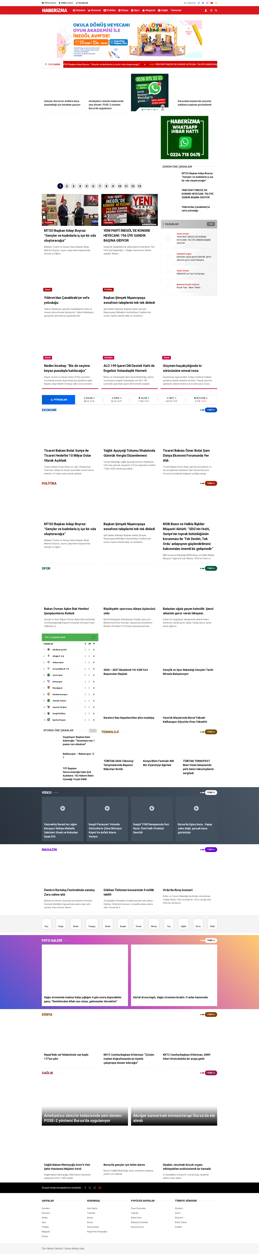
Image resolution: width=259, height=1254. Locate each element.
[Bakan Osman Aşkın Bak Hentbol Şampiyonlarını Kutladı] (70, 588)
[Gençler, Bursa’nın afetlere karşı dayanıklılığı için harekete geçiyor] (62, 85)
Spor (137, 10)
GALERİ (50, 3)
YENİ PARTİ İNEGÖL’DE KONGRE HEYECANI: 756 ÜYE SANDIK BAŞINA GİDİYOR (139, 64)
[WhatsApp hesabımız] (216, 3)
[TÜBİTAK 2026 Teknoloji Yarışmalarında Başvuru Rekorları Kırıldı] (119, 746)
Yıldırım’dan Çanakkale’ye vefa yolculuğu (210, 64)
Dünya (124, 10)
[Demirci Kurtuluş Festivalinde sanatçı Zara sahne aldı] (70, 870)
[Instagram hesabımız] (207, 3)
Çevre (177, 1213)
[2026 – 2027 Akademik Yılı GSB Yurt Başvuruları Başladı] (129, 650)
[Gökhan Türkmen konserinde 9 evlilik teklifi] (129, 870)
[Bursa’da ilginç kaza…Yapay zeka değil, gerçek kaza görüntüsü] (196, 808)
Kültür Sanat (181, 1222)
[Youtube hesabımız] (212, 3)
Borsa (90, 1222)
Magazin (150, 10)
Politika (111, 10)
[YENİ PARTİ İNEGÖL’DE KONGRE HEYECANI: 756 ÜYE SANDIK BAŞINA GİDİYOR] (171, 198)
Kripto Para (136, 1217)
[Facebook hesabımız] (198, 3)
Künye (90, 1217)
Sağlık (164, 10)
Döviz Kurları (93, 1227)
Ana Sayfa (92, 1208)
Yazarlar (91, 1213)
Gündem (80, 10)
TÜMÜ (210, 224)
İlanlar (45, 1217)
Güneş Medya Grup (74, 1248)
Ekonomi (96, 10)
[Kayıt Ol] (206, 10)
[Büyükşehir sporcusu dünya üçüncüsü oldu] (129, 588)
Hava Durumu (137, 1227)
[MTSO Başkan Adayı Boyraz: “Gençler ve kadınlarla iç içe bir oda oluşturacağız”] (171, 181)
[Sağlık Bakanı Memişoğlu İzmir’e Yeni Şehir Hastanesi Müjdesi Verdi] (70, 1144)
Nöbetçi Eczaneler (139, 1222)
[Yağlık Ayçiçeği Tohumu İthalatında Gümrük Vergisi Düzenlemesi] (129, 430)
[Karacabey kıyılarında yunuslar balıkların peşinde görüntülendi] (196, 85)
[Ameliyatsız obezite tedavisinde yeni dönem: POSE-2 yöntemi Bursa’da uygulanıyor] (107, 85)
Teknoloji (176, 10)
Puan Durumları (138, 1208)
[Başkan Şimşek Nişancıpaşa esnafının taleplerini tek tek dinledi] (129, 503)
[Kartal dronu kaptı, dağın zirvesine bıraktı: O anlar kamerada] (174, 969)
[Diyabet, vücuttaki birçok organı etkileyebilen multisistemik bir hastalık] (189, 1144)
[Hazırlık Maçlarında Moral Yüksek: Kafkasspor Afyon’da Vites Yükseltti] (189, 697)
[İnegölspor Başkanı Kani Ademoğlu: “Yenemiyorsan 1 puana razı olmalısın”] (52, 744)
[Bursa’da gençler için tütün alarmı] (129, 1144)
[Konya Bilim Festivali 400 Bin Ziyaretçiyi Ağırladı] (159, 746)
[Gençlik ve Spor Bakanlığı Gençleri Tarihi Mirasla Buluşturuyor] (189, 650)
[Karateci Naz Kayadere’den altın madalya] (129, 697)
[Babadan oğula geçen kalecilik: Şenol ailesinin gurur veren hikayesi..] (189, 588)
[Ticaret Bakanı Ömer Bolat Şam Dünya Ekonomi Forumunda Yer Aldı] (189, 430)
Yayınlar (135, 1213)
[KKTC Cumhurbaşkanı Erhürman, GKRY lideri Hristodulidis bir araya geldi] (189, 1034)
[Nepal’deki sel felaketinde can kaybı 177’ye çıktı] (70, 1034)
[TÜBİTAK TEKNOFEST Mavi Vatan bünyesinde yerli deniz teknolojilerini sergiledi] (199, 746)
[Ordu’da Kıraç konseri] (189, 870)
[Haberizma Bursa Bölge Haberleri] (54, 12)
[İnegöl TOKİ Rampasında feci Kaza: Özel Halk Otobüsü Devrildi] (152, 808)
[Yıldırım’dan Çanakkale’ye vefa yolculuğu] (171, 214)
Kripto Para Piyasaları (97, 1231)
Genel (48, 289)
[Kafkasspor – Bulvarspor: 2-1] (52, 761)
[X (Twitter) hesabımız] (203, 3)
